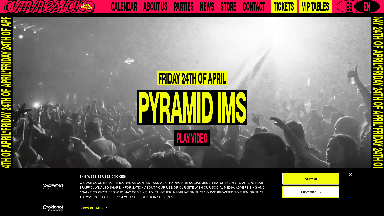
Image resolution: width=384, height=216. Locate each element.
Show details (91, 208)
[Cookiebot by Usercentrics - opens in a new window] (53, 208)
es (349, 6)
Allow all (311, 178)
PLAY (192, 109)
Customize (308, 191)
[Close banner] (350, 174)
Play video (192, 138)
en (367, 6)
